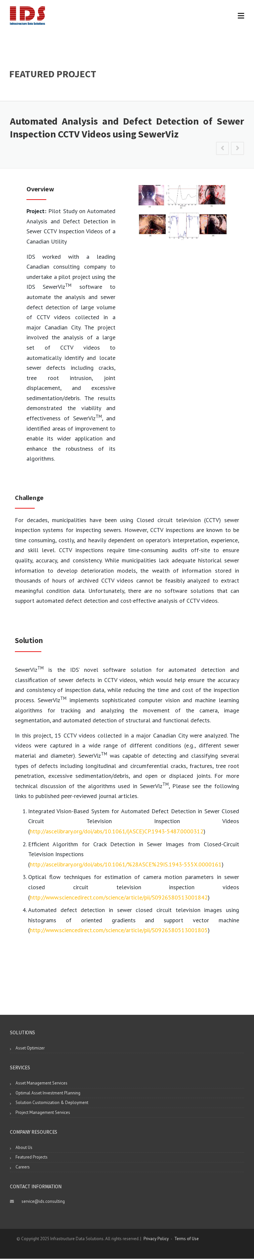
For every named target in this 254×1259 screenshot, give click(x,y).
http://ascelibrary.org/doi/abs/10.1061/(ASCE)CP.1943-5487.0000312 (116, 831)
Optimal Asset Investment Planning (48, 1093)
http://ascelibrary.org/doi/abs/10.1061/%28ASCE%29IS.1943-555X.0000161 (126, 864)
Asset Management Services (41, 1083)
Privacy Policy (156, 1238)
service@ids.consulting (43, 1201)
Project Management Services (43, 1112)
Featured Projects (32, 1157)
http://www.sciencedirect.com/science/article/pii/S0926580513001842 (119, 897)
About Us (24, 1147)
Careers (23, 1167)
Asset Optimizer (30, 1048)
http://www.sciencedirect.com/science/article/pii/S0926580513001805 (119, 930)
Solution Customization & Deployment (52, 1102)
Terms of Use (186, 1238)
